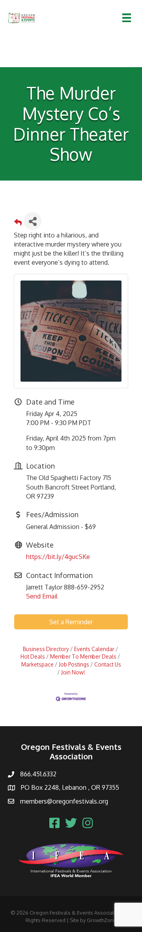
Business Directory (46, 649)
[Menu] (126, 18)
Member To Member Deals (83, 656)
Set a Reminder (71, 622)
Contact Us (107, 664)
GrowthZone (102, 920)
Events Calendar (94, 649)
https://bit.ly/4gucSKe (58, 557)
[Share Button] (32, 221)
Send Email (42, 596)
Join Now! (73, 672)
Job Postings (74, 664)
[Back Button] (18, 223)
